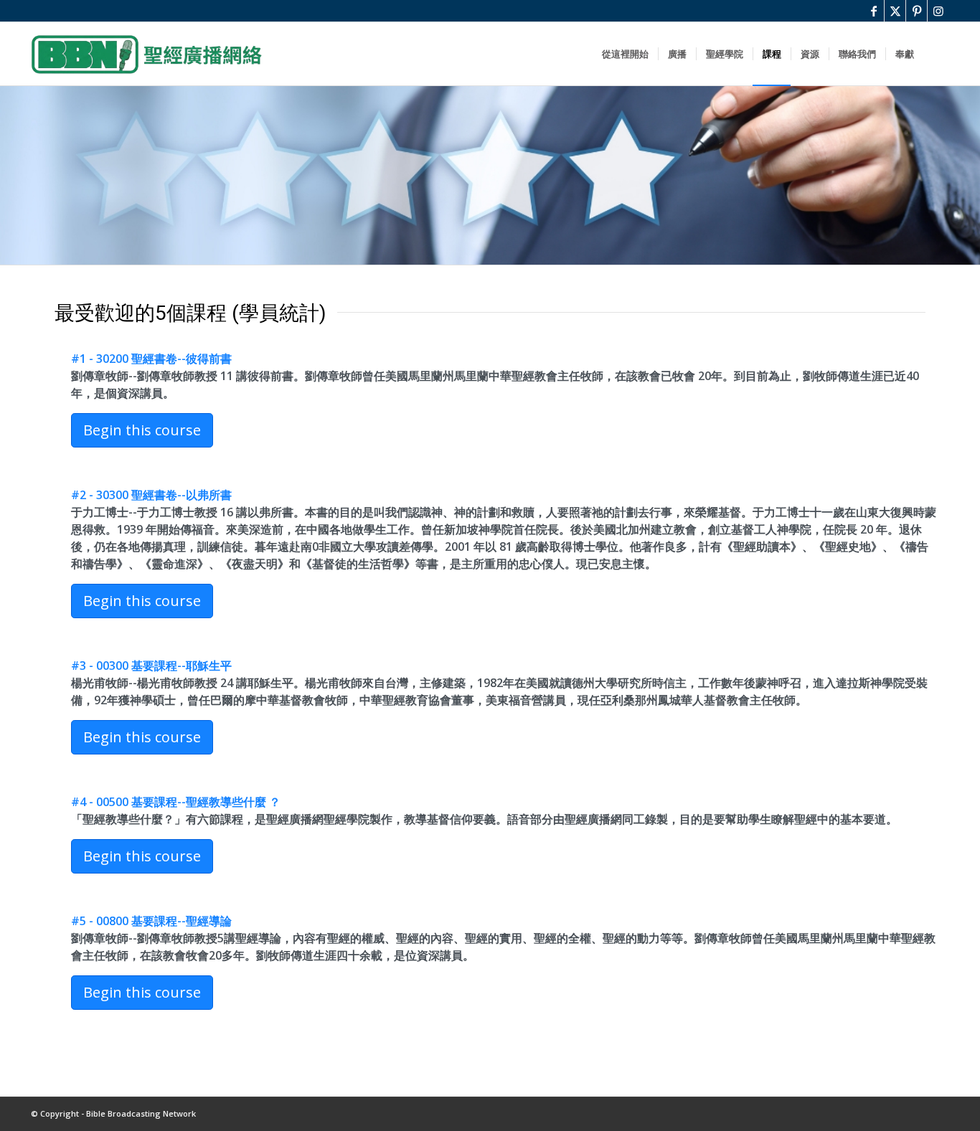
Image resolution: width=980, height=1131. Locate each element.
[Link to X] (895, 11)
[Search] (936, 53)
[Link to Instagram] (938, 11)
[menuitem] (625, 53)
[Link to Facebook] (873, 11)
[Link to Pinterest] (916, 11)
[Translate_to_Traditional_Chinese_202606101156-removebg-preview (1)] (146, 53)
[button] (142, 430)
